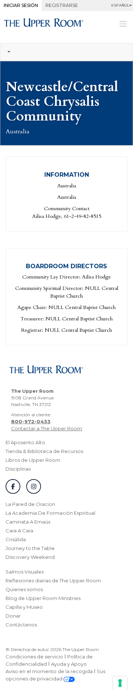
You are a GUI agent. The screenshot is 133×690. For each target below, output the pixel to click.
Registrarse (61, 5)
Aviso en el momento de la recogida (49, 671)
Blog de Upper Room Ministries (43, 598)
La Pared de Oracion (30, 504)
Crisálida (16, 539)
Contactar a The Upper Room (46, 428)
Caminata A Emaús (28, 522)
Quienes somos (24, 589)
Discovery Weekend (30, 557)
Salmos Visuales (25, 572)
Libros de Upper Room (33, 460)
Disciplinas (18, 469)
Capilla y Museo (24, 607)
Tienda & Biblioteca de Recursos (44, 451)
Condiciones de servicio (34, 657)
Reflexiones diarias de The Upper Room (53, 580)
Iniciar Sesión (21, 5)
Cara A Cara (19, 530)
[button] (66, 52)
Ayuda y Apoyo (69, 664)
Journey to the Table (30, 548)
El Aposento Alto (25, 442)
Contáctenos (21, 625)
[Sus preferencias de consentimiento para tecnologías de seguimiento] (120, 683)
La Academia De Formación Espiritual (50, 513)
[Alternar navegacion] (123, 23)
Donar (13, 616)
